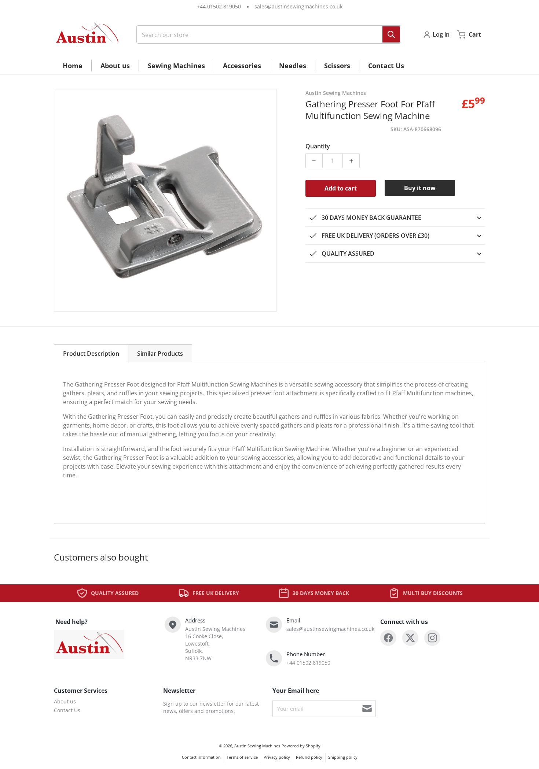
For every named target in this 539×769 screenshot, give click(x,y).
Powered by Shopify (301, 745)
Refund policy (309, 757)
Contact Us (67, 710)
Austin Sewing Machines (257, 745)
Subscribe (367, 708)
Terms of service (242, 757)
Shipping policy (343, 757)
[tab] (91, 353)
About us (65, 701)
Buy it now (420, 188)
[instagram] (432, 638)
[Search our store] (391, 34)
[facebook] (388, 638)
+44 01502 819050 (219, 6)
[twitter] (410, 638)
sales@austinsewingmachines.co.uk (298, 6)
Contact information (201, 757)
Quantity (317, 146)
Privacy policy (277, 757)
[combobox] (266, 34)
